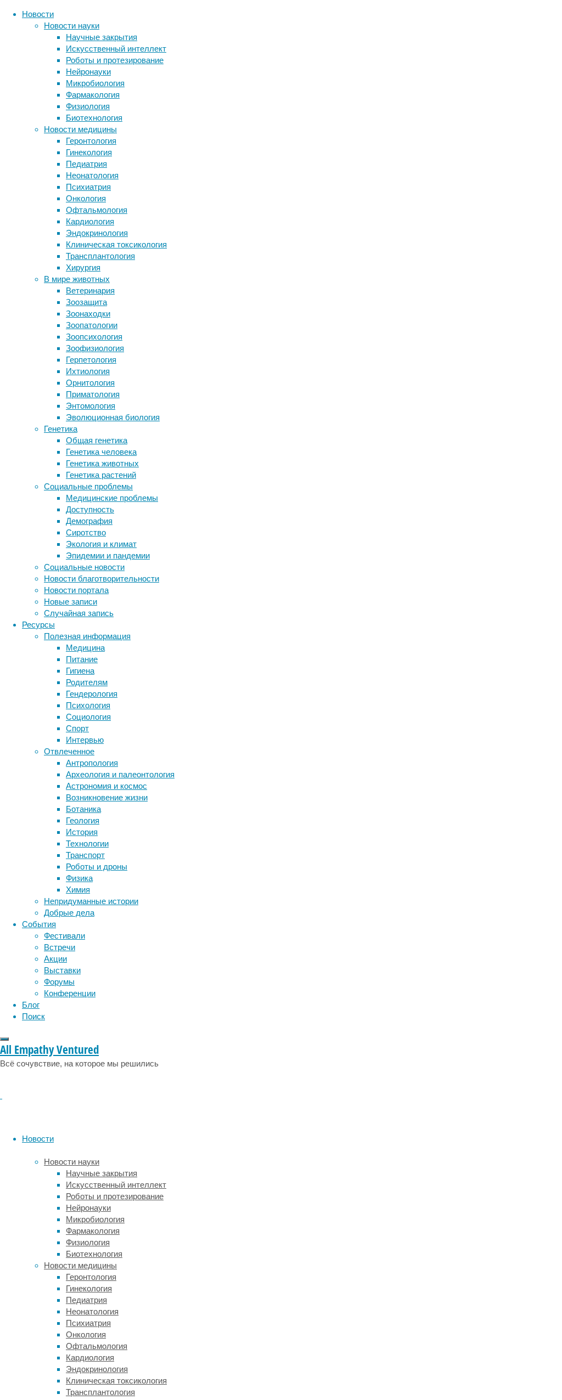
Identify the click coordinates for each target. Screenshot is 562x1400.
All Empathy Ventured (49, 1049)
